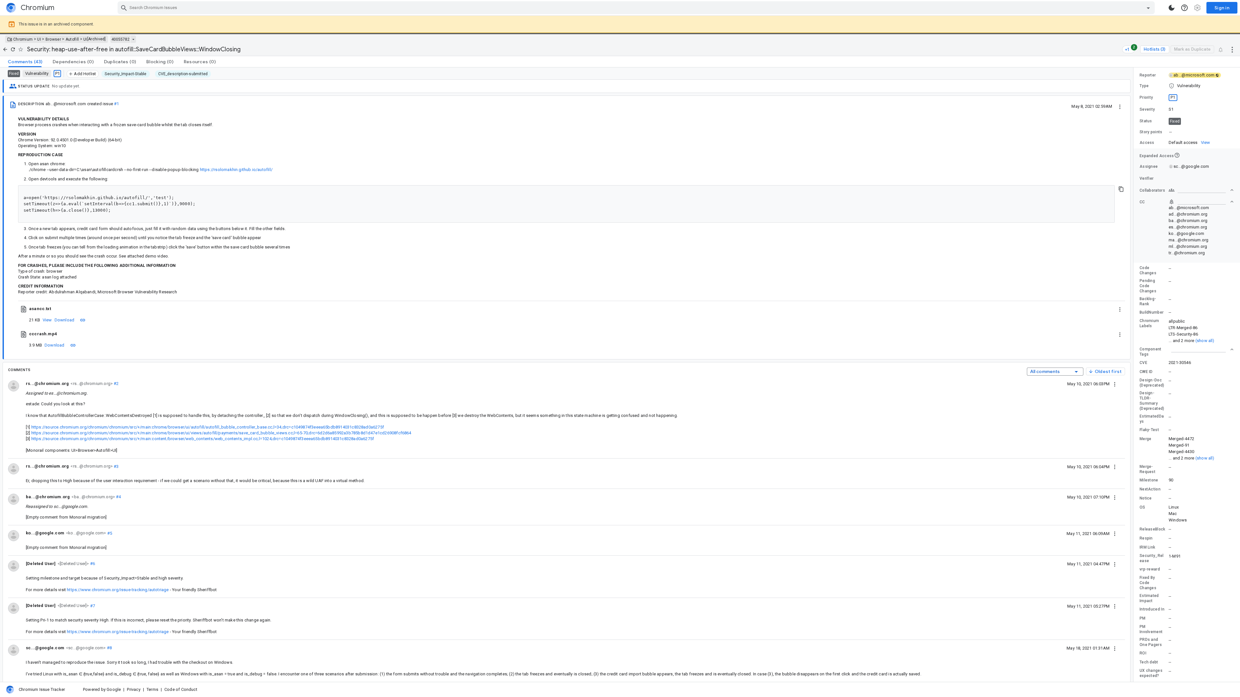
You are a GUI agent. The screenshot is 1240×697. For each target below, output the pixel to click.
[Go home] (5, 49)
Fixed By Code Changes (1148, 582)
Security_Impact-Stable (125, 74)
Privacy (133, 689)
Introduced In (1152, 609)
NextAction (1150, 489)
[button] (72, 563)
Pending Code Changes (1148, 285)
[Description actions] (1120, 106)
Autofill (72, 39)
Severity (1147, 109)
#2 (116, 383)
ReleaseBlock (1152, 529)
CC (1142, 202)
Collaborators (1152, 190)
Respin (1146, 538)
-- (1170, 131)
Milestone (1149, 480)
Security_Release (1152, 558)
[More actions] (1232, 49)
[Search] (124, 8)
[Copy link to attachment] (82, 320)
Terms (152, 689)
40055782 (120, 39)
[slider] (1134, 374)
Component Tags (1151, 352)
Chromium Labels (1149, 323)
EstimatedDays (1152, 419)
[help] (1184, 7)
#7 (92, 605)
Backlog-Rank (1148, 301)
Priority (1146, 97)
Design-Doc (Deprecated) (1152, 383)
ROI (1143, 653)
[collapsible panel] (1201, 349)
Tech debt (1149, 662)
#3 (116, 466)
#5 (109, 532)
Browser (53, 39)
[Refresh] (13, 49)
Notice (1146, 498)
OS (1142, 507)
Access (1147, 142)
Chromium (23, 39)
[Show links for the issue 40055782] (133, 39)
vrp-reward (1150, 569)
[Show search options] (1148, 8)
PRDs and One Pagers (1151, 642)
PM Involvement (1151, 629)
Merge (1146, 439)
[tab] (25, 61)
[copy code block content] (1121, 189)
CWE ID (1146, 371)
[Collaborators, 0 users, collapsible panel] (1201, 190)
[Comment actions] (1115, 384)
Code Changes (1148, 270)
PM (1143, 618)
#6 (92, 563)
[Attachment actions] (1120, 309)
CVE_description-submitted (183, 74)
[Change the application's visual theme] (1171, 7)
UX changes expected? (1151, 673)
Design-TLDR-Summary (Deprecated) (1152, 401)
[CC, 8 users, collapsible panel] (1201, 202)
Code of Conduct (180, 689)
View (47, 320)
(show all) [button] (1204, 340)
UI (39, 39)
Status (1146, 121)
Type (1144, 86)
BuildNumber (1151, 312)
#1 (116, 103)
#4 (118, 496)
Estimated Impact (1149, 598)
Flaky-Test (1149, 430)
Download (65, 320)
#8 (109, 647)
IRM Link (1147, 547)
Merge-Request (1147, 469)
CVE (1143, 362)
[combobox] (636, 8)
